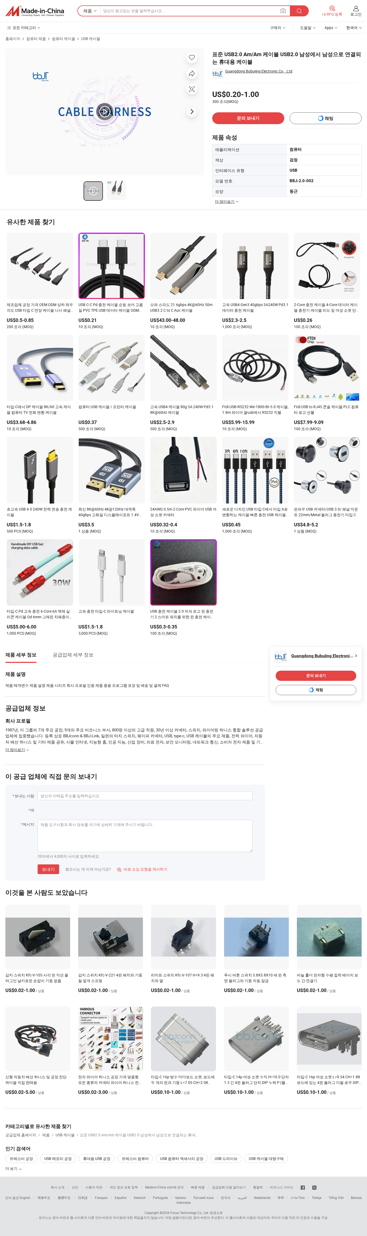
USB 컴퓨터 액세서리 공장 (181, 1158)
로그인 (356, 14)
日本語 (83, 1197)
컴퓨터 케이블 (63, 38)
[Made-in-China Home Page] (34, 11)
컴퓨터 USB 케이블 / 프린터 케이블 (107, 406)
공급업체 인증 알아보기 (229, 1187)
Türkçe (316, 1197)
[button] (283, 10)
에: (32, 810)
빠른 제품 (198, 1187)
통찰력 (258, 1187)
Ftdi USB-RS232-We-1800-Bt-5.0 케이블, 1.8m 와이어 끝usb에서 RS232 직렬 (255, 409)
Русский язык (203, 1197)
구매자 (275, 27)
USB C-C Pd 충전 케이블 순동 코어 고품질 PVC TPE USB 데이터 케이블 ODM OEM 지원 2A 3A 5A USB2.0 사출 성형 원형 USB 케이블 (110, 308)
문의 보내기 (248, 118)
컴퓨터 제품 (36, 38)
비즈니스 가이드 (281, 1187)
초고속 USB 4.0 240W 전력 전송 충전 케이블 (39, 511)
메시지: (29, 824)
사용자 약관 (93, 1187)
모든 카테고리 (24, 27)
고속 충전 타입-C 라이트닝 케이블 (106, 611)
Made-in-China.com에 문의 (164, 1187)
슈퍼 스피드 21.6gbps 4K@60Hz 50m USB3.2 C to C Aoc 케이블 (181, 307)
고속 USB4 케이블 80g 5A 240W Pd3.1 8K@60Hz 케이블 (182, 409)
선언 (75, 1187)
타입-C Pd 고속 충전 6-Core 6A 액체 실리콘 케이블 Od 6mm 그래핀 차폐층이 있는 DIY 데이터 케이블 (38, 614)
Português (160, 1197)
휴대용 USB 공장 (96, 1158)
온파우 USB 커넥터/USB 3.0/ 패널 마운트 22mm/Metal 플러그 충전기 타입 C (326, 511)
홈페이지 (12, 38)
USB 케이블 (90, 38)
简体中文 (44, 1197)
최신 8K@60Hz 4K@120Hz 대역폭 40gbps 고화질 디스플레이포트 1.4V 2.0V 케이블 (108, 512)
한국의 (226, 1197)
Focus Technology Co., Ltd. (189, 1212)
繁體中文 (64, 1197)
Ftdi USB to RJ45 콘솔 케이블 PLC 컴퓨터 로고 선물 (326, 409)
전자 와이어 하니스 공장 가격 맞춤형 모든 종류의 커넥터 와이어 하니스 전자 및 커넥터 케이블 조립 (110, 1082)
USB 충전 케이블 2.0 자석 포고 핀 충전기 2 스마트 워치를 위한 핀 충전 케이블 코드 (182, 614)
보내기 (48, 869)
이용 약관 (288, 1217)
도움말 (305, 27)
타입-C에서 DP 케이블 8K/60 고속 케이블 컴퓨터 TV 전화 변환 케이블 (39, 409)
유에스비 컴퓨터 (135, 1158)
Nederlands (262, 1197)
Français (101, 1197)
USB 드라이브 (226, 1158)
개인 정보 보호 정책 (124, 1187)
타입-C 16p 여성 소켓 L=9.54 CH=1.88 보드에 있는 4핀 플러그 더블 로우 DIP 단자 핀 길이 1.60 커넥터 (328, 1082)
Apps (329, 27)
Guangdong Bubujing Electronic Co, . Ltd (258, 71)
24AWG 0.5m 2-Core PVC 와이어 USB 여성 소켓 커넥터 (183, 511)
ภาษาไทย (298, 1197)
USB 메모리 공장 (58, 1158)
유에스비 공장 (21, 1158)
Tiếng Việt (336, 1197)
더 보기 (11, 1168)
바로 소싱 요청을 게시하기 (142, 869)
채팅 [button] (329, 118)
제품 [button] (87, 11)
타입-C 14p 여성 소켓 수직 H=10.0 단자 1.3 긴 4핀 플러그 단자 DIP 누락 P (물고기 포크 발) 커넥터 (256, 1082)
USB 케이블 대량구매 (266, 1158)
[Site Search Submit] (299, 10)
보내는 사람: (25, 795)
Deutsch (140, 1197)
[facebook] (303, 1187)
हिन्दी (281, 1197)
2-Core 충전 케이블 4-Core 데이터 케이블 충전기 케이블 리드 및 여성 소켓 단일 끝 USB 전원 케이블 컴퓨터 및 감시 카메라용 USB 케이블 (327, 308)
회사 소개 (57, 1187)
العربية (242, 1197)
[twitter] (314, 1187)
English (25, 1197)
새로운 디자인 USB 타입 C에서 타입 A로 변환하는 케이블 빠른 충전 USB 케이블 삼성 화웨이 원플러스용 (255, 512)
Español (121, 1197)
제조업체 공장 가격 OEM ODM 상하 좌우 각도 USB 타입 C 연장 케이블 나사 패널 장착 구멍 (40, 308)
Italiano (180, 1197)
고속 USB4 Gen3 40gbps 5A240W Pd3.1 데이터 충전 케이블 (255, 307)
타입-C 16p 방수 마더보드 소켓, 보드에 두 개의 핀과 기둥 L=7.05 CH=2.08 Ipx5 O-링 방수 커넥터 (183, 1082)
